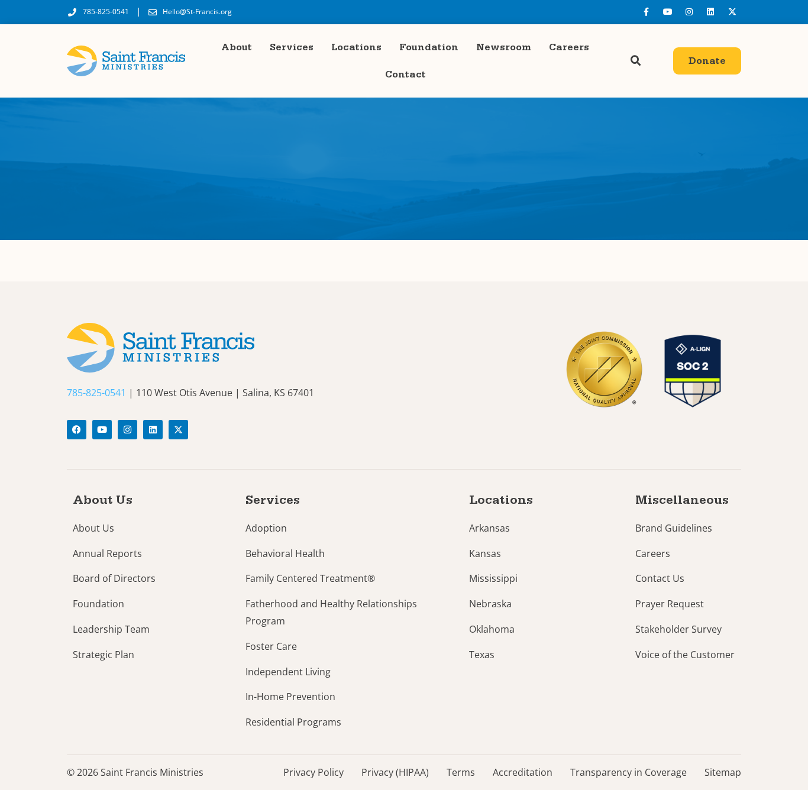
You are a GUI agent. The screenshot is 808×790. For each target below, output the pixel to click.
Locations (356, 47)
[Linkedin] (710, 11)
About (236, 47)
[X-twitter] (732, 11)
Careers (569, 47)
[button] (635, 60)
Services (291, 47)
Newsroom (503, 47)
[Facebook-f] (646, 11)
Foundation (428, 47)
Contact (405, 74)
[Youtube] (667, 11)
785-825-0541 (96, 392)
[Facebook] (76, 429)
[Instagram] (689, 11)
